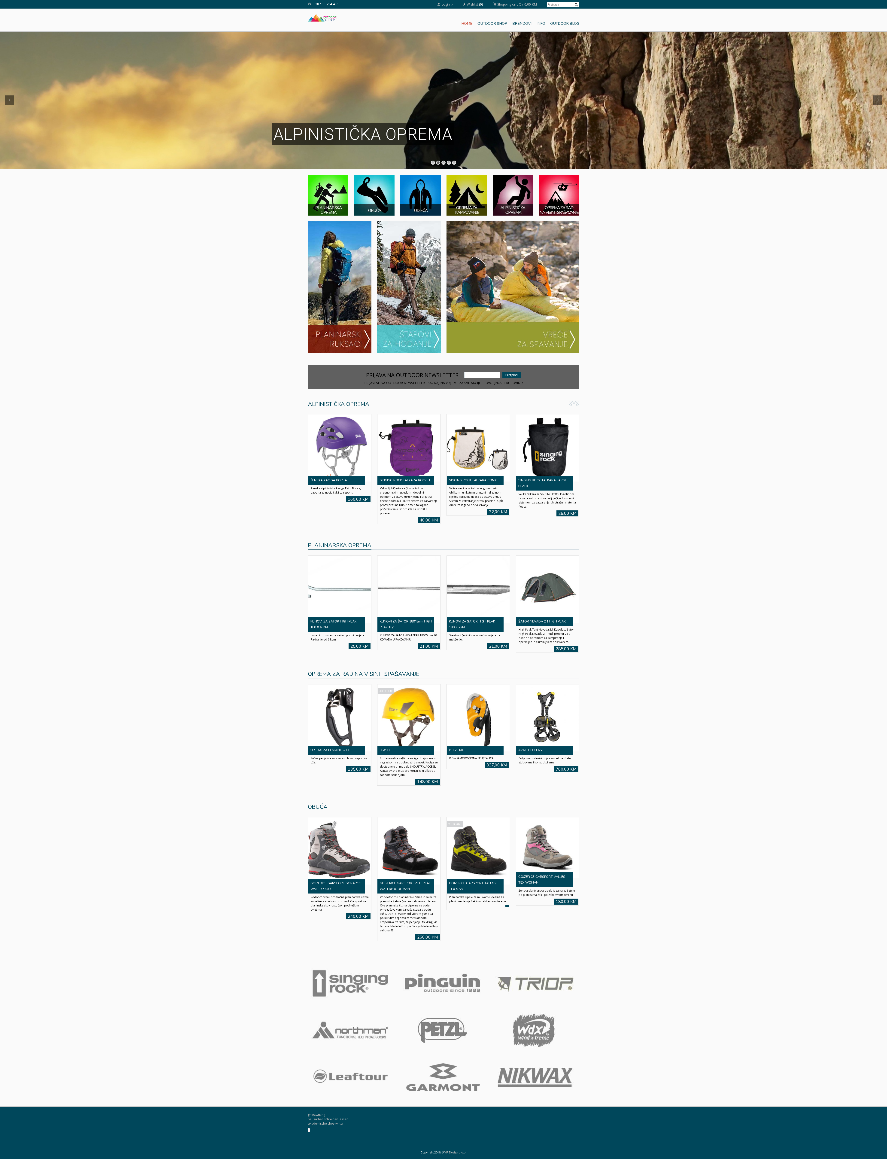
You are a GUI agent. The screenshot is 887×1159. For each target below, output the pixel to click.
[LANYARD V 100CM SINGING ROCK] (339, 704)
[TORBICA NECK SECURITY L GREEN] (547, 704)
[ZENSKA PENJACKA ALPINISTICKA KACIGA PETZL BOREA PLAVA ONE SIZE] (339, 447)
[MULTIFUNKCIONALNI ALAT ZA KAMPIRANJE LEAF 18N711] (478, 704)
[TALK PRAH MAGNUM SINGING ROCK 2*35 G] (408, 447)
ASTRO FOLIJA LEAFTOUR (399, 737)
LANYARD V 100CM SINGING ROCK (336, 737)
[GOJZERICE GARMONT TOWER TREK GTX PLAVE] (408, 834)
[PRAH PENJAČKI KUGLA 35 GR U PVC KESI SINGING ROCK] (478, 447)
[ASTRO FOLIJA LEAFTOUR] (408, 704)
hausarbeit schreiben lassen (328, 1103)
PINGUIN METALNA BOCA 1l (470, 612)
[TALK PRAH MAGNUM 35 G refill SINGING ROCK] (547, 447)
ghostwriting (316, 1099)
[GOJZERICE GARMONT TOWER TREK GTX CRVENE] (339, 834)
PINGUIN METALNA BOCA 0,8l (540, 612)
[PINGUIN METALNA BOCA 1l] (478, 579)
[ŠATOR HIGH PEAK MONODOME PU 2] (339, 579)
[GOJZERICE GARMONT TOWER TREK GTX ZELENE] (478, 834)
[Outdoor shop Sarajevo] (322, 17)
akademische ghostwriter (325, 1107)
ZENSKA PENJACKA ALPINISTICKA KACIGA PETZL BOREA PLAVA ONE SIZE (336, 486)
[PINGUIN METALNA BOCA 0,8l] (547, 579)
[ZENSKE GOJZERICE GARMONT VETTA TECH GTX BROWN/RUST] (547, 834)
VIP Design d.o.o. (455, 1136)
